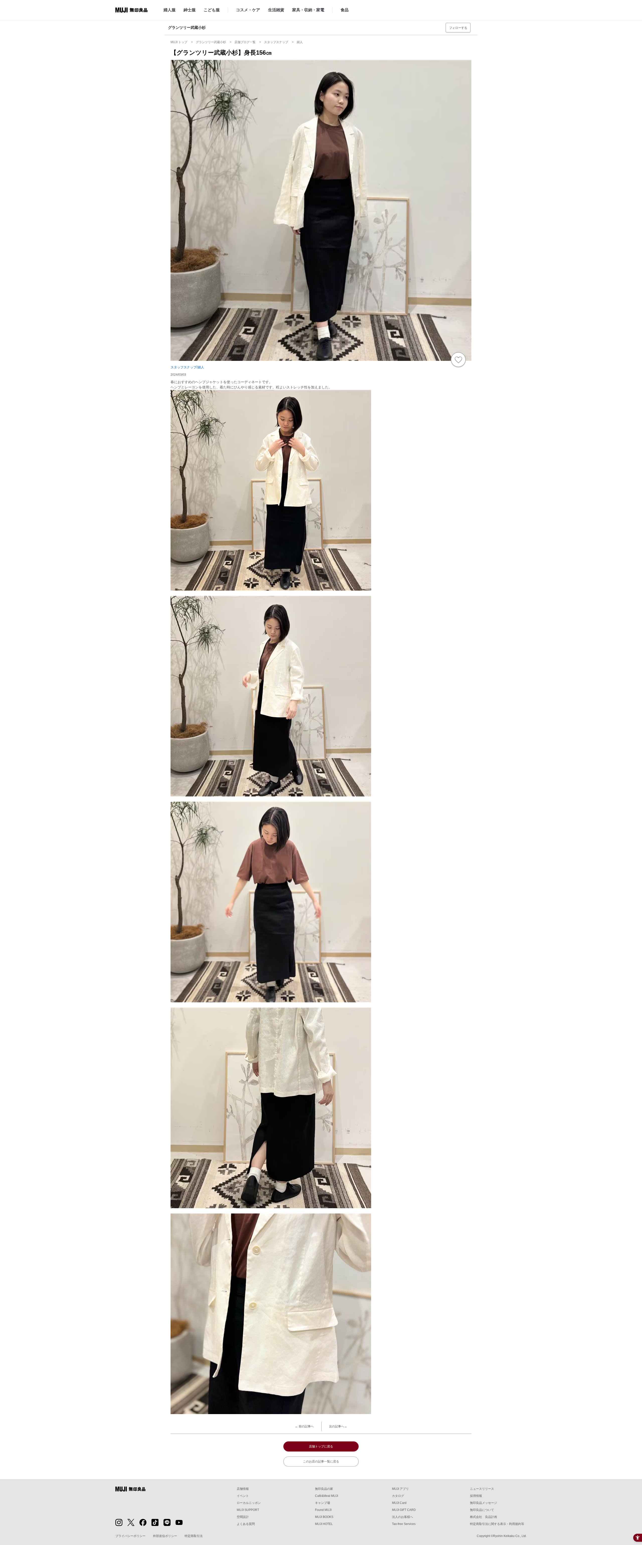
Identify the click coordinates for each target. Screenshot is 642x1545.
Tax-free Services (404, 1524)
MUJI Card (399, 1503)
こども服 (212, 10)
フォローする (458, 28)
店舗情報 (243, 1489)
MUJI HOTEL (324, 1524)
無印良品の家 (324, 1489)
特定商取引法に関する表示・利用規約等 (497, 1524)
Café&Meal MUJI (326, 1496)
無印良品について (482, 1510)
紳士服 (190, 10)
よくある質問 (246, 1524)
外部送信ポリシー (165, 1536)
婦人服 (170, 10)
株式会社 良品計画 (483, 1517)
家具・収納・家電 (308, 10)
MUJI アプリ (400, 1489)
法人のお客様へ (402, 1517)
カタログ (398, 1496)
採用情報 (476, 1496)
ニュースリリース (482, 1489)
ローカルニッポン (249, 1503)
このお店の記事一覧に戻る (321, 1461)
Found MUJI (323, 1510)
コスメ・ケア (248, 10)
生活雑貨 (276, 10)
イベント (243, 1496)
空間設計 (243, 1517)
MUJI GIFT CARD (404, 1510)
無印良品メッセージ (483, 1503)
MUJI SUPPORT (248, 1510)
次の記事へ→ (338, 1426)
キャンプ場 (322, 1503)
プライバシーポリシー (130, 1536)
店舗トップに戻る (321, 1446)
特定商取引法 (194, 1536)
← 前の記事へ (304, 1426)
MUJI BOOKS (324, 1517)
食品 (345, 10)
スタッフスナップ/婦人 (187, 367)
